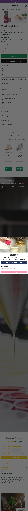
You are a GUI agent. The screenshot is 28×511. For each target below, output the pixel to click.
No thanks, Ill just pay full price (14, 272)
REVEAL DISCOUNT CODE (14, 262)
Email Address (4, 266)
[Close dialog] (1, 238)
